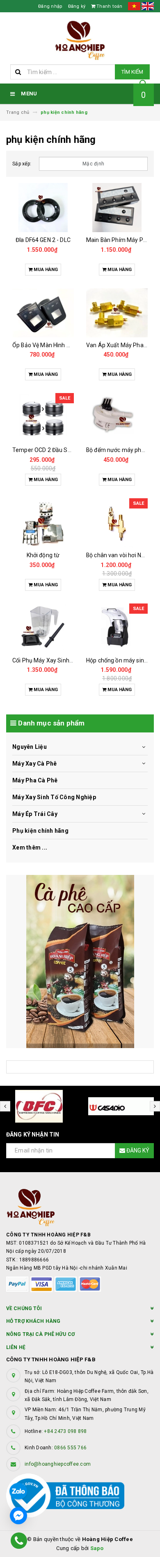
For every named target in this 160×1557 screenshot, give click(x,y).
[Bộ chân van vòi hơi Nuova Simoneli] (117, 522)
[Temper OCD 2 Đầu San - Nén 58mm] (43, 417)
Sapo (97, 1548)
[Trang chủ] (80, 40)
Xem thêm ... (29, 847)
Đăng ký (77, 6)
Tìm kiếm (132, 72)
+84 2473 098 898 (65, 1431)
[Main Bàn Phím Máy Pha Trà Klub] (117, 207)
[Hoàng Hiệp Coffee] (80, 961)
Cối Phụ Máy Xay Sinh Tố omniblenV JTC (65, 660)
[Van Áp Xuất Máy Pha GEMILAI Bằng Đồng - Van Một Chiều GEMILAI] (117, 312)
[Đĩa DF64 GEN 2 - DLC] (43, 207)
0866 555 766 (70, 1448)
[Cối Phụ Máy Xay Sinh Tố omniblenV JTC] (43, 628)
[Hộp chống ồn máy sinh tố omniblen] (117, 628)
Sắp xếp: (21, 164)
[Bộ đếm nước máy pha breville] (117, 417)
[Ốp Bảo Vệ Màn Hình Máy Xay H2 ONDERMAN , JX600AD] (43, 312)
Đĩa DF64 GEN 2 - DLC (43, 240)
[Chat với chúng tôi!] (18, 1515)
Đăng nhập (50, 6)
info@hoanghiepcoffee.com (58, 1464)
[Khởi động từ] (43, 522)
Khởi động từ (43, 555)
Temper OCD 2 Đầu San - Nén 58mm (60, 450)
